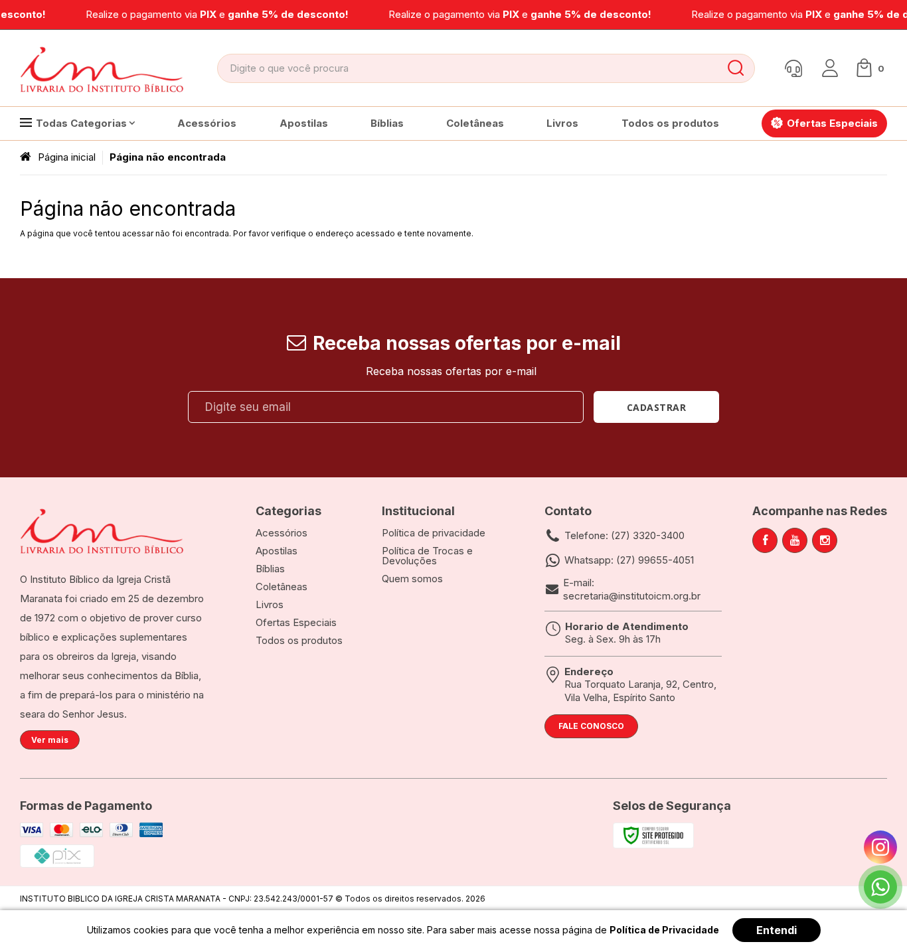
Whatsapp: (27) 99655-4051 (629, 560)
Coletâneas (281, 586)
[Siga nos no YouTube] (794, 540)
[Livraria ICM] (103, 68)
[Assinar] (657, 407)
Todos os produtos (299, 640)
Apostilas (276, 550)
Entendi (776, 930)
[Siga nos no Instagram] (824, 540)
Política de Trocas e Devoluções (427, 556)
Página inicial (67, 157)
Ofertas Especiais (296, 622)
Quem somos (412, 579)
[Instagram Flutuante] (880, 847)
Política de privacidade (433, 533)
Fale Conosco (591, 726)
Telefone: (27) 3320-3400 (624, 535)
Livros (270, 604)
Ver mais (49, 740)
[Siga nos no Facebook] (765, 540)
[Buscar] (735, 68)
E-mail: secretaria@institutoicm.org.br (632, 589)
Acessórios (281, 532)
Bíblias (270, 568)
